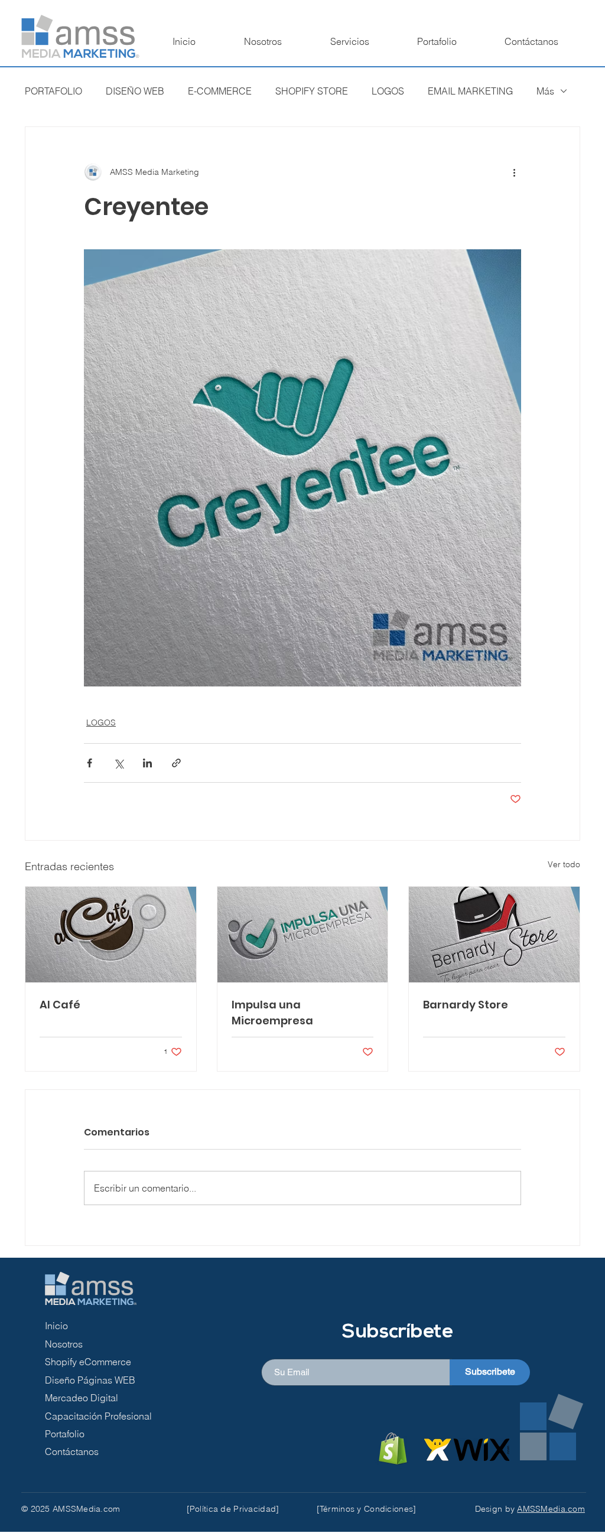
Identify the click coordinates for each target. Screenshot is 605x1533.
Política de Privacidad (233, 1508)
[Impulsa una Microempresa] (302, 934)
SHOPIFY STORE (311, 91)
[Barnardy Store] (494, 934)
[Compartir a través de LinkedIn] (147, 763)
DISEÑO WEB (135, 91)
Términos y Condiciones (366, 1508)
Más (545, 91)
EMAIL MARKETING (470, 91)
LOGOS (388, 91)
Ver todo (564, 864)
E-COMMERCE (220, 91)
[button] (349, 41)
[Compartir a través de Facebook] (89, 763)
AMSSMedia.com (551, 1508)
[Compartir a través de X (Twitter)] (118, 763)
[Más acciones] (514, 172)
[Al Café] (110, 934)
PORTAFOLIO (53, 91)
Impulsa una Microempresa (272, 1012)
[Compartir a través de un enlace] (176, 763)
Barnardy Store (465, 1004)
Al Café (60, 1004)
